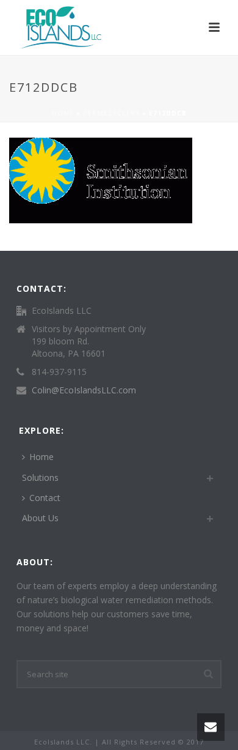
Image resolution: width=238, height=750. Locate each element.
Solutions (40, 477)
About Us (40, 518)
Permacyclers (111, 113)
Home (63, 113)
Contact (44, 497)
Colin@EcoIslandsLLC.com (84, 390)
